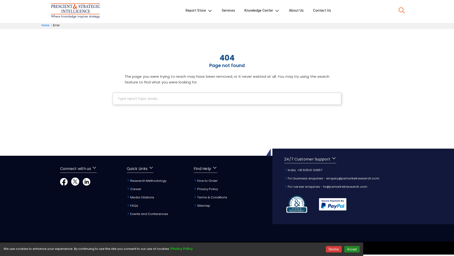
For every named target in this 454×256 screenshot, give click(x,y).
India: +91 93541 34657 (305, 170)
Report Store (196, 10)
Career (135, 189)
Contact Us (322, 10)
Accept (352, 249)
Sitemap (203, 205)
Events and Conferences (149, 214)
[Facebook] (64, 184)
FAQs (134, 205)
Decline (334, 249)
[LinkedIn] (86, 184)
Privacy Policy (207, 189)
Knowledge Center (259, 10)
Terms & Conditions (211, 197)
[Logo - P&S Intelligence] (75, 11)
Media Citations (142, 197)
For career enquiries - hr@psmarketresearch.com (327, 186)
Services (228, 10)
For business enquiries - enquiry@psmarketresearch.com (333, 178)
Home (45, 25)
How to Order (207, 180)
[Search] (401, 11)
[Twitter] (75, 184)
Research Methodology (148, 180)
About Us (296, 10)
